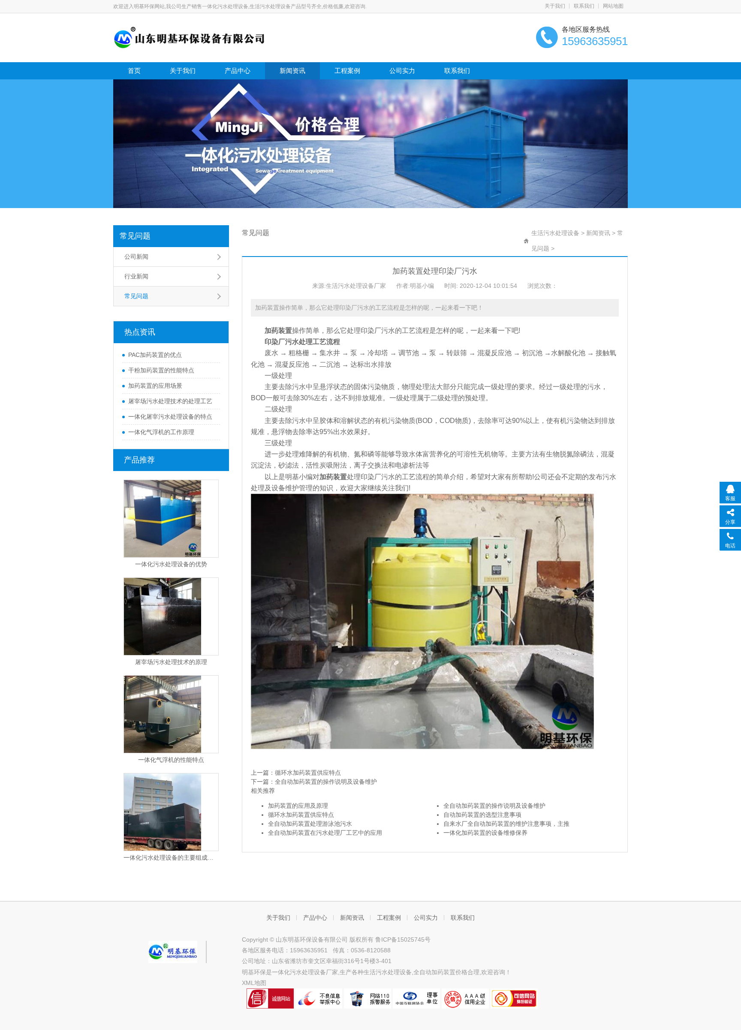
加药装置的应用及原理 (298, 805)
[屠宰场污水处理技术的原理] (171, 616)
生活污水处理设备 (555, 233)
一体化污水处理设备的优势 (171, 564)
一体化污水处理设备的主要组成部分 (171, 857)
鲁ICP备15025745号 (403, 939)
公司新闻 (136, 256)
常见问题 (135, 236)
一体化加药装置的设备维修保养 (485, 832)
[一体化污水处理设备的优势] (171, 519)
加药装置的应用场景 (155, 385)
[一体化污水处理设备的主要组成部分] (171, 812)
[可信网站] (514, 997)
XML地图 (254, 982)
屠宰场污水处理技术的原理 (171, 661)
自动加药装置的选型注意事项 (482, 814)
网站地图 (613, 6)
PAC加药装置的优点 (155, 354)
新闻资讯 (292, 70)
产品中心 (237, 70)
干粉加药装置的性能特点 (161, 370)
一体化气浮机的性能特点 (171, 759)
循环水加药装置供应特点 (308, 772)
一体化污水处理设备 (299, 972)
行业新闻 (136, 276)
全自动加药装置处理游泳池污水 (310, 823)
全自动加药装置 (434, 972)
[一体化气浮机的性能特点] (171, 714)
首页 (134, 70)
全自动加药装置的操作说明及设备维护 (326, 781)
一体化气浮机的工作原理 (161, 432)
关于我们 (555, 6)
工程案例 (347, 70)
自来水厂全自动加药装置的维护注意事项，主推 (506, 823)
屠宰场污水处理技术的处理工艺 (170, 401)
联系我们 (584, 6)
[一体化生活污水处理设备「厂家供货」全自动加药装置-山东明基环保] (189, 36)
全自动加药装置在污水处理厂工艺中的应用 (325, 832)
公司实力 (402, 70)
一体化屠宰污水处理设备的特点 (170, 416)
